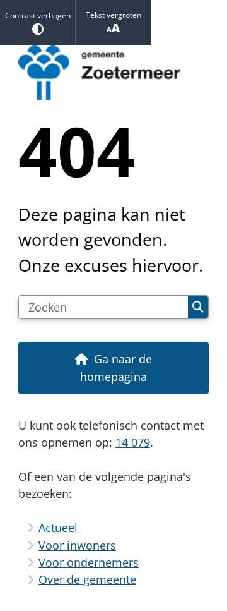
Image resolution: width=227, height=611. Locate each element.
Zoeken (198, 307)
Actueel (58, 527)
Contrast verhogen (38, 15)
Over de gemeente (87, 579)
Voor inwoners (77, 545)
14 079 (132, 442)
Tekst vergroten (113, 14)
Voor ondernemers (88, 562)
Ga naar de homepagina (116, 367)
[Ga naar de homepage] (113, 72)
